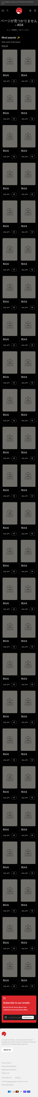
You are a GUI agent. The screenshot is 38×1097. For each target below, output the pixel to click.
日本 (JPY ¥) (7, 1078)
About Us (8, 1050)
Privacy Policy (6, 1063)
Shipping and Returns (9, 1070)
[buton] (7, 1078)
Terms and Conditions (9, 1066)
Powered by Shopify (7, 1084)
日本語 (18, 1078)
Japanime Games (11, 1081)
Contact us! (5, 1073)
